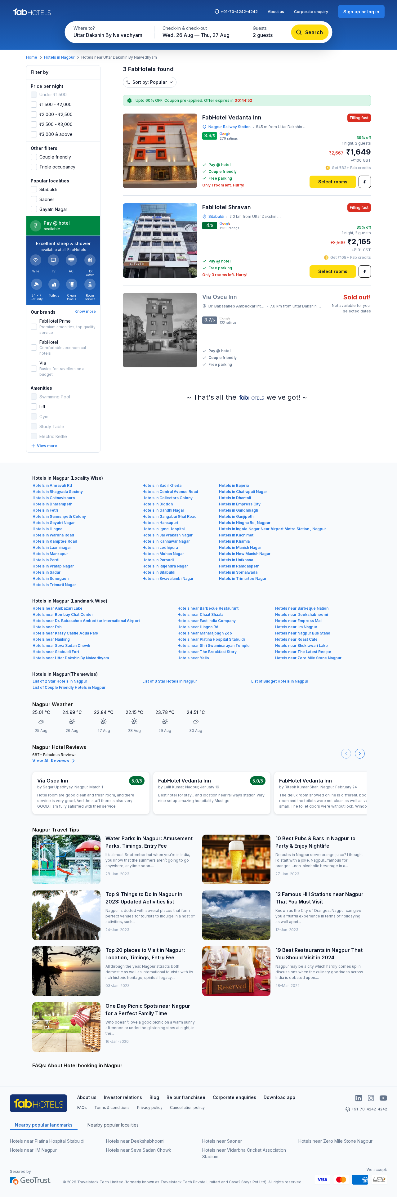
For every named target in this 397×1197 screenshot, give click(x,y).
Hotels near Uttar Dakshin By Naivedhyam (71, 658)
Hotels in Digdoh (157, 504)
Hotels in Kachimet (236, 535)
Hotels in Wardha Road (53, 535)
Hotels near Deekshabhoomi (301, 614)
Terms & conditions (112, 1107)
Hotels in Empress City (240, 504)
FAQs (82, 1107)
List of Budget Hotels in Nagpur (279, 681)
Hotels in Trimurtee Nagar (242, 578)
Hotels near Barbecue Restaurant (208, 608)
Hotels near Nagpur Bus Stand (302, 633)
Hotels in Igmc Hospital (163, 529)
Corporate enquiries (234, 1097)
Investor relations (123, 1097)
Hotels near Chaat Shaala (200, 614)
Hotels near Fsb (47, 627)
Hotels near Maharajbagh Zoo (204, 633)
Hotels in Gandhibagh (238, 510)
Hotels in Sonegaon (51, 578)
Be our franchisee (186, 1097)
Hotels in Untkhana (236, 560)
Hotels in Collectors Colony (167, 497)
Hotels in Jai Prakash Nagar (167, 535)
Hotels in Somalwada (238, 572)
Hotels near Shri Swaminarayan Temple (213, 645)
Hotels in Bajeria (234, 485)
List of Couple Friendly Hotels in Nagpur (69, 687)
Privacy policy (150, 1107)
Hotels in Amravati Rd (52, 485)
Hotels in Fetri (45, 510)
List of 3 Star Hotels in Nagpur (169, 681)
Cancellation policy (187, 1107)
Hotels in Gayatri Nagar (54, 522)
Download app (279, 1097)
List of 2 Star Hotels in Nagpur (60, 681)
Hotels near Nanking (51, 639)
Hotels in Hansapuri (160, 522)
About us (276, 11)
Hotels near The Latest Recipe (303, 651)
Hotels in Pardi (46, 560)
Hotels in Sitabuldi (158, 572)
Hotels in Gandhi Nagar (163, 510)
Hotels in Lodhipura (160, 547)
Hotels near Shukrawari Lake (301, 645)
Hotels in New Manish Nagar (244, 553)
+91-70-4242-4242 (239, 11)
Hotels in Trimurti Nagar (54, 584)
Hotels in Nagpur (59, 57)
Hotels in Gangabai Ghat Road (169, 516)
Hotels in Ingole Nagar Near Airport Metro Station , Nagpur (272, 529)
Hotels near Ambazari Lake (58, 608)
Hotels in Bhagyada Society (58, 491)
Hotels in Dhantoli (235, 497)
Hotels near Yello (193, 658)
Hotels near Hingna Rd (197, 627)
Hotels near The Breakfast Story (207, 651)
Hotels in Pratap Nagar (53, 566)
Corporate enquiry (311, 11)
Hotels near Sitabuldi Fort (56, 651)
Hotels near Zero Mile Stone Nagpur (308, 658)
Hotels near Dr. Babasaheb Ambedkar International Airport (86, 620)
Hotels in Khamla (234, 541)
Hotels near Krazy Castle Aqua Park (65, 633)
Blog (154, 1097)
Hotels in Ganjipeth (236, 516)
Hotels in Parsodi (158, 560)
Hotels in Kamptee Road (55, 541)
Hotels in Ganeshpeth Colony (59, 516)
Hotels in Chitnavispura (54, 497)
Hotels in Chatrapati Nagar (243, 491)
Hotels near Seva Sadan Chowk (61, 645)
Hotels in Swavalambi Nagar (168, 578)
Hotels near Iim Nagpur (296, 627)
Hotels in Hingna (47, 529)
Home (31, 57)
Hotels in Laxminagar (52, 547)
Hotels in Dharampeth (52, 504)
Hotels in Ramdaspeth (239, 566)
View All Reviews (50, 760)
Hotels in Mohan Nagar (163, 553)
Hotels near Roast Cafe (296, 639)
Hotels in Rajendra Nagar (165, 566)
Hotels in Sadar (46, 572)
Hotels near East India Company (206, 620)
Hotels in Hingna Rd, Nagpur (244, 522)
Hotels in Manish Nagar (240, 547)
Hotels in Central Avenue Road (170, 491)
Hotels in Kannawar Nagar (166, 541)
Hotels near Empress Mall (298, 620)
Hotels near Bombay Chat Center (63, 614)
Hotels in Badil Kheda (161, 485)
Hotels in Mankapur (50, 553)
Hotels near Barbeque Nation (301, 608)
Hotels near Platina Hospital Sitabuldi (211, 639)
